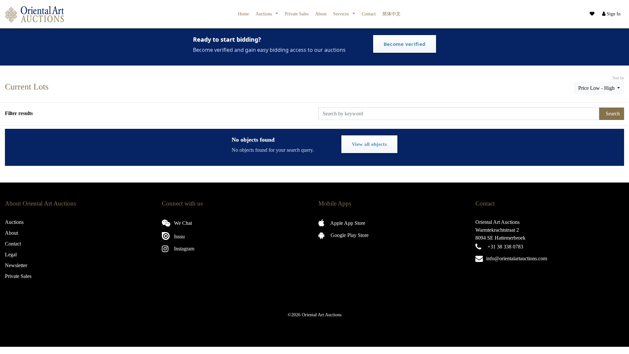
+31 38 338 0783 (505, 246)
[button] (611, 14)
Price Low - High (597, 88)
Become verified (405, 44)
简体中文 (391, 13)
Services (341, 13)
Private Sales (297, 13)
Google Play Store (349, 235)
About (321, 13)
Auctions (264, 13)
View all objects (369, 144)
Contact (369, 13)
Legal (11, 254)
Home (243, 13)
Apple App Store (347, 223)
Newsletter (16, 265)
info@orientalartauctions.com (516, 258)
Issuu (179, 236)
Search (613, 113)
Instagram (183, 248)
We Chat (182, 223)
